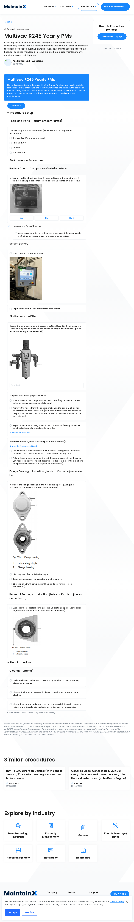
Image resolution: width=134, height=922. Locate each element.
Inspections (23, 29)
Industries (48, 6)
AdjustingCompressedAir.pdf (25, 446)
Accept (12, 912)
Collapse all (16, 105)
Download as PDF (111, 48)
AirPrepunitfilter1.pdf (21, 433)
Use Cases (65, 6)
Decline (29, 912)
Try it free (119, 893)
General (11, 29)
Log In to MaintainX (114, 6)
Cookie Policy (117, 901)
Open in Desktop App (112, 36)
